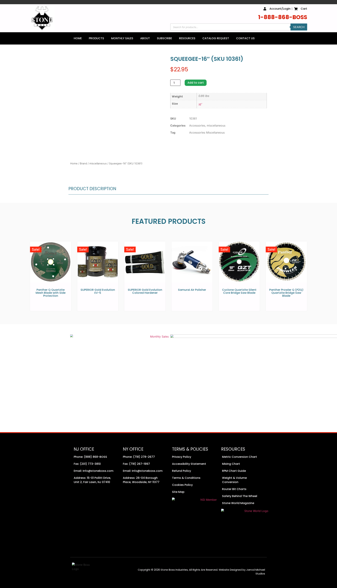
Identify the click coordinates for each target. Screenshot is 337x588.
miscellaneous (98, 163)
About (145, 38)
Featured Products (169, 221)
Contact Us (245, 38)
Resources (187, 38)
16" (200, 105)
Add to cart (195, 83)
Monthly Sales (122, 38)
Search (299, 27)
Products (96, 38)
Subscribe (164, 38)
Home (78, 38)
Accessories (197, 125)
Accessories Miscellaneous (207, 132)
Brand (83, 163)
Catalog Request (215, 38)
